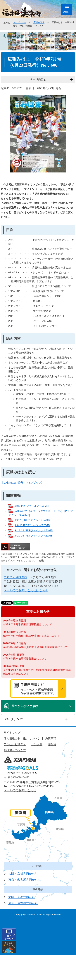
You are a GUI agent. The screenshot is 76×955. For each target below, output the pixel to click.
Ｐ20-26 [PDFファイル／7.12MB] (34, 535)
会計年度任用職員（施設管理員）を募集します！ (31, 635)
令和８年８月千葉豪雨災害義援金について (27, 624)
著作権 (52, 744)
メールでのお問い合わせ (20, 790)
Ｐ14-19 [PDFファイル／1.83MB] (34, 530)
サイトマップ (12, 732)
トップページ (19, 22)
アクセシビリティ (15, 744)
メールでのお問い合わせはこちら (26, 590)
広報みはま (38, 22)
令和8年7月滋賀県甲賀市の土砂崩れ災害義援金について (35, 647)
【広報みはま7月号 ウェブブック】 (22, 482)
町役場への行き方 (15, 750)
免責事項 (50, 738)
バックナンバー (15, 719)
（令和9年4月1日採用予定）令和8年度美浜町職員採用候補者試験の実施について (37, 671)
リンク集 (36, 744)
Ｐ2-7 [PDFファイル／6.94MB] (32, 520)
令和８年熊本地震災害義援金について (25, 658)
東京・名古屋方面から (23, 879)
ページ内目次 (38, 79)
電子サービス (9, 937)
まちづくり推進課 (15, 577)
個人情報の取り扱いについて (22, 738)
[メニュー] (66, 9)
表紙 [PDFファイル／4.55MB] (32, 505)
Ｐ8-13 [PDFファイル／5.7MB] (32, 525)
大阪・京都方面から (21, 873)
